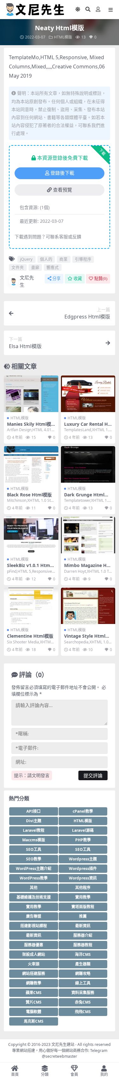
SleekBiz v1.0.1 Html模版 (29, 568)
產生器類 (82, 964)
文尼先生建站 (62, 1044)
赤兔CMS (83, 1002)
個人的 (46, 259)
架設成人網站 (33, 954)
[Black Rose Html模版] (31, 464)
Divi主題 (33, 820)
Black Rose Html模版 (29, 495)
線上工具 (82, 983)
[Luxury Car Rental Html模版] (88, 393)
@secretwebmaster (59, 1056)
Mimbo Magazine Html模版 (86, 568)
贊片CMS (34, 1002)
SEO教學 (33, 859)
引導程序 (83, 259)
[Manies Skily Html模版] (31, 393)
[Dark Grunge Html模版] (88, 464)
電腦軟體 (33, 1011)
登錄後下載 (62, 173)
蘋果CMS (34, 992)
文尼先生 (27, 281)
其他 (33, 887)
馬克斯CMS (33, 1021)
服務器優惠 (33, 945)
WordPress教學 (34, 878)
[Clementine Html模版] (31, 606)
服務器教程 (82, 945)
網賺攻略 (82, 973)
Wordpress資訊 (83, 878)
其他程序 (82, 887)
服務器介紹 (82, 935)
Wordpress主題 (83, 859)
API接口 (33, 811)
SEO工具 (33, 849)
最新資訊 (82, 925)
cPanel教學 (83, 811)
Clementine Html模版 (30, 636)
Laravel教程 (33, 830)
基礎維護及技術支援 (34, 897)
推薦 (83, 916)
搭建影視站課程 (33, 925)
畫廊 (35, 267)
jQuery (26, 259)
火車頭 (33, 964)
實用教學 (82, 897)
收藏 (78, 278)
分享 (56, 278)
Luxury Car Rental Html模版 (87, 426)
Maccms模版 (33, 840)
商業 (63, 259)
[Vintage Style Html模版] (88, 606)
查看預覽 (62, 190)
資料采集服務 (82, 992)
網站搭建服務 (33, 973)
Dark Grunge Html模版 (86, 497)
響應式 (52, 267)
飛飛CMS (83, 1011)
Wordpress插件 (83, 868)
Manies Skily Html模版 (29, 426)
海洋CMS (83, 954)
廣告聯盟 (33, 916)
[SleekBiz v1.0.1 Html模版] (31, 535)
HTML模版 (63, 37)
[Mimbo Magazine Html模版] (88, 535)
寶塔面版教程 (82, 906)
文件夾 (17, 267)
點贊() (100, 278)
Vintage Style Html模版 (87, 638)
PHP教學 (83, 840)
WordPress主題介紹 (33, 868)
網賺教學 (33, 983)
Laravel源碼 (83, 830)
